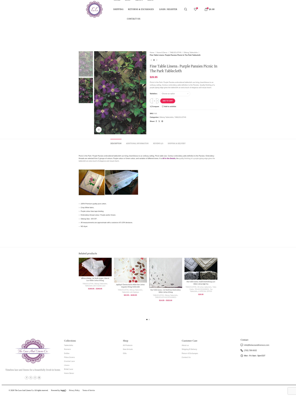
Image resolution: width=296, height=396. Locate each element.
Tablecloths (68, 345)
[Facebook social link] (156, 121)
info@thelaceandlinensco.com (256, 345)
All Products (127, 345)
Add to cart (168, 101)
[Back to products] (154, 60)
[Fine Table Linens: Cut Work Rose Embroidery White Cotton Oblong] (165, 273)
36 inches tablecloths (204, 287)
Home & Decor (162, 52)
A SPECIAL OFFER (205, 291)
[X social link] (159, 121)
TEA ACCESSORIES (202, 289)
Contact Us (186, 357)
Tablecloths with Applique (130, 292)
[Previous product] (151, 60)
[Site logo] (94, 9)
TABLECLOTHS (175, 52)
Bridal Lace (68, 369)
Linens (66, 365)
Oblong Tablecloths (191, 52)
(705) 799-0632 (250, 350)
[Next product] (156, 60)
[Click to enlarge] (99, 130)
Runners (67, 349)
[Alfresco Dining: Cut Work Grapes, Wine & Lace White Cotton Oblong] (95, 267)
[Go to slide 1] (146, 319)
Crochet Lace (69, 361)
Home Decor (69, 373)
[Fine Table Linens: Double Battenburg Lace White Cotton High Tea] (200, 269)
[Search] (185, 9)
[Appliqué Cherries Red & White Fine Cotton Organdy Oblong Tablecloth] (130, 270)
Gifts (125, 353)
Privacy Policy (74, 390)
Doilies (66, 353)
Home (152, 52)
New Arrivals (128, 349)
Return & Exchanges (190, 353)
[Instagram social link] (35, 377)
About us (185, 345)
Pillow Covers (69, 357)
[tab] (115, 142)
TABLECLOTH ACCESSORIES (165, 297)
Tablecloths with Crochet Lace (95, 286)
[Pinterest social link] (162, 121)
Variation (153, 93)
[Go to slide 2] (149, 319)
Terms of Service (88, 390)
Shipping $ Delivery (189, 349)
